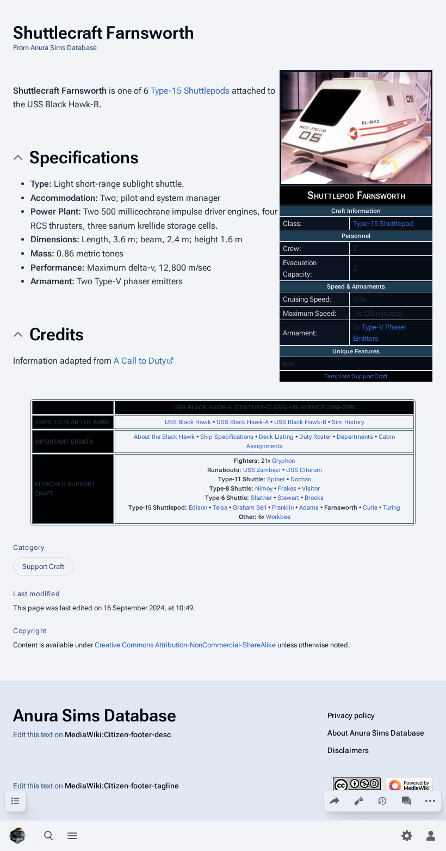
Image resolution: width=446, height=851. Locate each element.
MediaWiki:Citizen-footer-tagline (122, 785)
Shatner (261, 497)
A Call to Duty (140, 361)
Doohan (300, 479)
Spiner (276, 479)
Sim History (348, 422)
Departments (355, 436)
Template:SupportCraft (356, 376)
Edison (198, 507)
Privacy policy (351, 715)
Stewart (288, 497)
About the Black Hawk (164, 436)
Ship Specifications (226, 436)
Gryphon (283, 460)
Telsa (220, 507)
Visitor (311, 488)
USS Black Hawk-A (242, 422)
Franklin (283, 507)
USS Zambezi (262, 470)
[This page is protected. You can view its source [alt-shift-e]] (358, 801)
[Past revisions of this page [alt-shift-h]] (382, 801)
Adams (309, 507)
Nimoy (263, 488)
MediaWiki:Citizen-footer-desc (118, 734)
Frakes (287, 488)
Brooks (314, 497)
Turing (391, 507)
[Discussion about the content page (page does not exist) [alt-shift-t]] (406, 801)
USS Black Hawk (188, 422)
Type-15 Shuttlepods (190, 90)
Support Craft (43, 566)
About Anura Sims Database (375, 732)
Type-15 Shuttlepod (383, 223)
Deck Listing (276, 436)
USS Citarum (304, 470)
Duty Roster (315, 436)
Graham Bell (250, 507)
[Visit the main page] (17, 836)
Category (28, 547)
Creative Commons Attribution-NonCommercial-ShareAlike (185, 645)
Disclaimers (348, 750)
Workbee (278, 517)
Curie (370, 507)
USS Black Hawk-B (300, 422)
